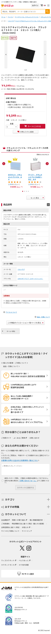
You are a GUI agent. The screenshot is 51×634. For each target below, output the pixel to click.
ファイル (10, 17)
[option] (15, 172)
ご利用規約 (5, 523)
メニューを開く (48, 5)
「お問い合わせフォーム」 (27, 480)
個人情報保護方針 (36, 520)
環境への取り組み (18, 520)
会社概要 (4, 520)
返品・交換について (43, 317)
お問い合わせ (34, 438)
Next (45, 54)
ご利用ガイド (6, 438)
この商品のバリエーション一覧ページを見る (24, 322)
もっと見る (35, 198)
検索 (47, 11)
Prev (6, 54)
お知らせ (25, 527)
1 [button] (22, 191)
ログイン (35, 5)
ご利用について (20, 363)
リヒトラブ (11, 21)
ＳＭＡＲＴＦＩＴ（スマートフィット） (30, 279)
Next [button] (47, 163)
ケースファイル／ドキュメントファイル (26, 17)
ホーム (3, 17)
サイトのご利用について (10, 531)
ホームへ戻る (11, 331)
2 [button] (24, 191)
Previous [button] (3, 163)
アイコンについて (11, 312)
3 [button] (26, 191)
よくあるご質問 (19, 438)
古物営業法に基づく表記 (10, 527)
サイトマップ (27, 531)
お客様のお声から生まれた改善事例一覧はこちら (19, 460)
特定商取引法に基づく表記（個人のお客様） (28, 523)
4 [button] (28, 191)
